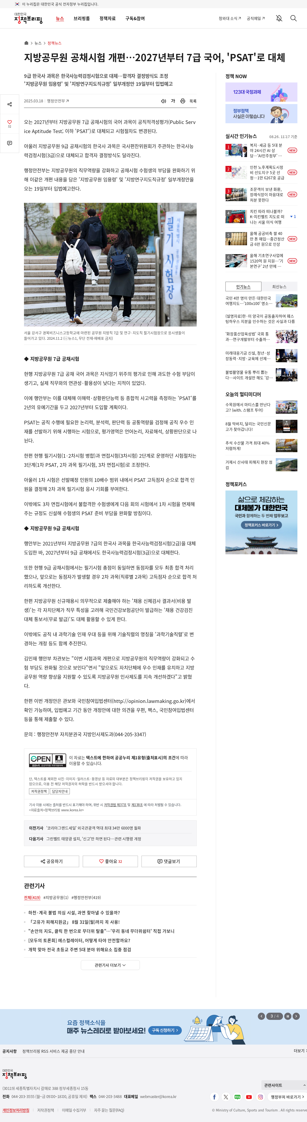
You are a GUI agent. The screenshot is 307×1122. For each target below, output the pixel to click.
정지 (287, 1016)
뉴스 (60, 18)
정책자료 (108, 18)
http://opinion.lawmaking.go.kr (149, 700)
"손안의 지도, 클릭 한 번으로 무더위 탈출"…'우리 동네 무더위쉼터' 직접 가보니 (101, 931)
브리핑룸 (82, 18)
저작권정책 (39, 791)
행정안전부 (57, 101)
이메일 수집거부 (74, 1110)
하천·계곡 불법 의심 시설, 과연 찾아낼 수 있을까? (74, 913)
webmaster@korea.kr (158, 1096)
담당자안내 (60, 791)
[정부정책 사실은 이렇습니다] (261, 113)
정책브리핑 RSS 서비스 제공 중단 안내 (53, 1051)
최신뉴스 (279, 286)
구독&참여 (135, 18)
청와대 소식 (228, 18)
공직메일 (254, 18)
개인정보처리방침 (15, 1110)
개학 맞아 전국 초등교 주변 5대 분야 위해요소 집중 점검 (79, 950)
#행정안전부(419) (86, 897)
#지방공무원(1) (56, 897)
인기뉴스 (243, 286)
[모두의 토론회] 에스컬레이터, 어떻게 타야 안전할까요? (79, 940)
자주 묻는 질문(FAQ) (109, 1110)
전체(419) (32, 897)
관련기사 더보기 (108, 965)
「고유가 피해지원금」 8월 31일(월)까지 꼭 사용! (74, 922)
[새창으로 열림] (183, 101)
